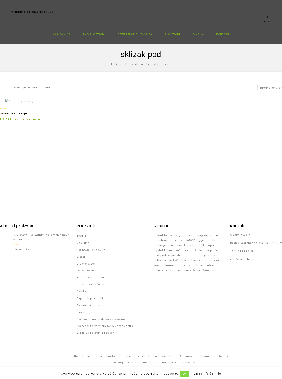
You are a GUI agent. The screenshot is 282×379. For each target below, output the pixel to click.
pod (156, 255)
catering (197, 235)
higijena (201, 240)
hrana (158, 245)
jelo (165, 245)
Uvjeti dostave (135, 356)
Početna (116, 64)
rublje (184, 260)
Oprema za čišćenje (90, 284)
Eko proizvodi (94, 34)
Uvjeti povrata (162, 356)
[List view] (8, 87)
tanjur (200, 265)
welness (159, 270)
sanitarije (215, 260)
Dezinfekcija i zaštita (135, 34)
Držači (81, 256)
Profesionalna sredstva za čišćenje (101, 319)
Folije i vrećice (86, 270)
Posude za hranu (88, 305)
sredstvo (181, 265)
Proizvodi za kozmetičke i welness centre (105, 326)
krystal (158, 250)
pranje (202, 255)
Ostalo (81, 291)
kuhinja (169, 250)
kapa (187, 245)
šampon (208, 270)
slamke (169, 265)
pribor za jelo (163, 260)
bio (166, 235)
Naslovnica (62, 34)
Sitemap (186, 356)
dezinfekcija (162, 240)
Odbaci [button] (198, 373)
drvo (175, 240)
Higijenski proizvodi (90, 277)
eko (181, 240)
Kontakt (222, 34)
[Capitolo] (141, 13)
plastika (203, 250)
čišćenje (195, 270)
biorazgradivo (180, 235)
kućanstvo (183, 250)
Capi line (83, 243)
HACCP (190, 240)
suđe (192, 265)
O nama (198, 34)
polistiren (177, 255)
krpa (211, 245)
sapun (158, 265)
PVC (176, 260)
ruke (205, 260)
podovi (165, 255)
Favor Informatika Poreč (178, 362)
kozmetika (199, 245)
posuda (191, 255)
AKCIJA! (82, 236)
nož (194, 250)
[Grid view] (2, 87)
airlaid (158, 235)
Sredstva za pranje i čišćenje (97, 332)
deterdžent (211, 235)
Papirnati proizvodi (90, 298)
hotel (212, 240)
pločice (215, 250)
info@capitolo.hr (242, 259)
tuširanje (212, 265)
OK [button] (185, 374)
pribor (212, 255)
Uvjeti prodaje (107, 356)
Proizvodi (172, 34)
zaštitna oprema (177, 270)
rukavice (195, 260)
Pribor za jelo (86, 312)
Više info (213, 374)
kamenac (176, 245)
